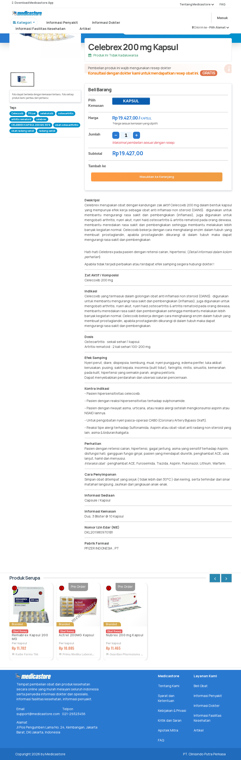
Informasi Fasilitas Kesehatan (40, 28)
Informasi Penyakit (62, 22)
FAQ (222, 4)
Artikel (85, 28)
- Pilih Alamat (216, 27)
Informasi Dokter (106, 22)
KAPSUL (131, 101)
